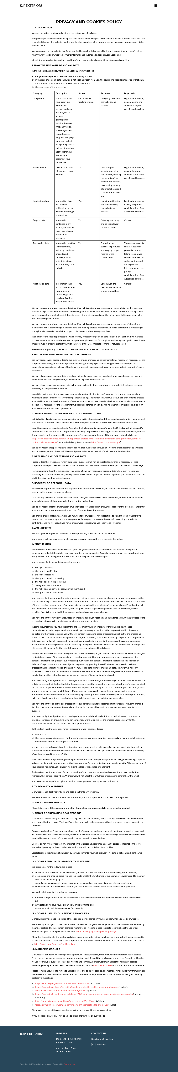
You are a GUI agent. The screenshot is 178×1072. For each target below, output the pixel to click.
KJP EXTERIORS (31, 6)
